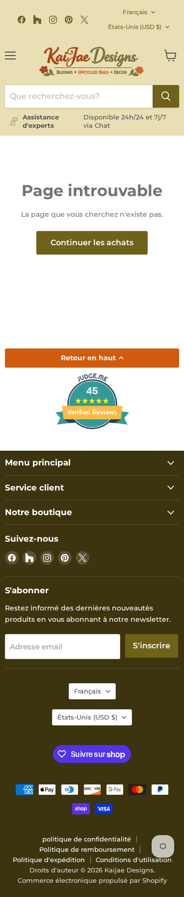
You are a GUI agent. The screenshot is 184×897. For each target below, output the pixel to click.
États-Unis (134, 26)
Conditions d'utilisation (134, 860)
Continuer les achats (92, 242)
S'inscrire (151, 645)
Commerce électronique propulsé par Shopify (92, 880)
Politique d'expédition (49, 860)
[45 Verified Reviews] (92, 446)
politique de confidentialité (86, 839)
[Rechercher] (166, 96)
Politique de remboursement (86, 849)
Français (135, 12)
